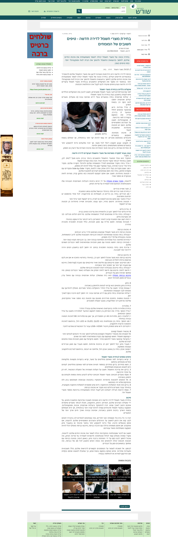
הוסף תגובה (124, 506)
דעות (79, 18)
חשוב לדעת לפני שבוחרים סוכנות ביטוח (143, 99)
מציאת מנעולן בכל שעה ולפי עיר (73, 478)
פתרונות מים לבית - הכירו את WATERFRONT (119, 478)
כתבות (108, 18)
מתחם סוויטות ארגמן (46, 108)
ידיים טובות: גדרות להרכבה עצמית (143, 142)
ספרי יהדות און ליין (79, 528)
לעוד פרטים (40, 118)
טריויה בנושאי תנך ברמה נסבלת (51, 536)
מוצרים (107, 8)
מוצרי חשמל (118, 69)
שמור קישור (144, 54)
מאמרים (98, 18)
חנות (101, 1)
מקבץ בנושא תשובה (45, 70)
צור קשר (33, 526)
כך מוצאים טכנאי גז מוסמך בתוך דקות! (142, 128)
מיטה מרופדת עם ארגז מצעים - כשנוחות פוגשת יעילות (142, 84)
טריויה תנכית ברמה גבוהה (53, 534)
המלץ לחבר (144, 40)
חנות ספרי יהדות (80, 534)
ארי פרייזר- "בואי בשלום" (143, 88)
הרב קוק (146, 168)
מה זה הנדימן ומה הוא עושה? (142, 132)
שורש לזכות (124, 1)
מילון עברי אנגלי (137, 530)
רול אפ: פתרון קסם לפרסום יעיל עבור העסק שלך (142, 104)
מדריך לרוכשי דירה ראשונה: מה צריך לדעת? (73, 496)
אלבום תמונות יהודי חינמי (134, 526)
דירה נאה (114, 34)
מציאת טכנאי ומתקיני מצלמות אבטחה (96, 496)
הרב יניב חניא (145, 170)
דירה (110, 69)
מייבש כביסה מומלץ (122, 275)
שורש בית (138, 1)
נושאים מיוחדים (56, 18)
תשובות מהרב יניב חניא (115, 528)
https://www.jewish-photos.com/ (40, 89)
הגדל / (145, 50)
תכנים (123, 8)
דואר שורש (108, 1)
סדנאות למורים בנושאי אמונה (76, 530)
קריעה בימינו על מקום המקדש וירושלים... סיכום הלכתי (97, 478)
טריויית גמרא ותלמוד (55, 532)
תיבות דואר (35, 11)
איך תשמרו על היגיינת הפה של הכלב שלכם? (143, 80)
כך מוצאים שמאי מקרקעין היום (119, 496)
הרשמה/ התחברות (53, 11)
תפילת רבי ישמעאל (143, 175)
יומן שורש (116, 1)
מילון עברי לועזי (61, 1)
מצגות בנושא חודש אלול (43, 75)
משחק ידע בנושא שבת (54, 528)
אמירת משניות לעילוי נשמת (76, 526)
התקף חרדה (146, 91)
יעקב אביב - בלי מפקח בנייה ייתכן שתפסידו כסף (142, 146)
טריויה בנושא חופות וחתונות (52, 530)
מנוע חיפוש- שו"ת (40, 1)
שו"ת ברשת (115, 8)
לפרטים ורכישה (40, 103)
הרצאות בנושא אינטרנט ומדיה (43, 123)
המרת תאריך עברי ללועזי (135, 528)
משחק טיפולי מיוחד (46, 139)
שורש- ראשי (132, 18)
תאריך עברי (51, 1)
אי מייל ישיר (32, 528)
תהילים (147, 180)
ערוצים (88, 18)
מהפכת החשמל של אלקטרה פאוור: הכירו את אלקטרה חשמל (142, 136)
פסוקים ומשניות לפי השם (77, 532)
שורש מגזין (119, 18)
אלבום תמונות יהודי (74, 1)
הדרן (147, 187)
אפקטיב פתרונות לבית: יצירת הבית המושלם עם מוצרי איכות (142, 156)
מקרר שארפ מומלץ (115, 181)
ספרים (43, 18)
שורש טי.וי (85, 1)
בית (105, 69)
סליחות (147, 172)
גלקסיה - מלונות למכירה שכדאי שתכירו (143, 66)
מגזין (131, 1)
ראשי (129, 34)
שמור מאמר (144, 45)
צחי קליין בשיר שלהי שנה (43, 72)
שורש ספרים (94, 1)
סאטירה (69, 18)
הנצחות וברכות (137, 532)
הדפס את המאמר (142, 36)
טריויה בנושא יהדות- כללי (53, 526)
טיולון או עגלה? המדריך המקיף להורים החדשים (144, 94)
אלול (147, 177)
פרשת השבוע (145, 165)
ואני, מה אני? (48, 94)
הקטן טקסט (140, 50)
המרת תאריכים (144, 182)
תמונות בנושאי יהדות (46, 81)
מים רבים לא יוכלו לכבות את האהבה (142, 71)
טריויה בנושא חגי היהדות (44, 68)
